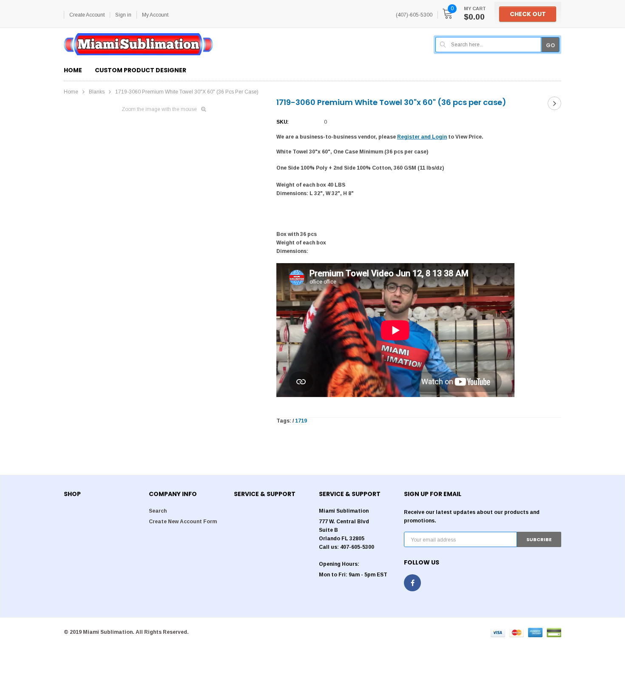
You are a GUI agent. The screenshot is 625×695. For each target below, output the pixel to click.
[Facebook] (412, 582)
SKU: (282, 122)
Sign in (123, 15)
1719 (301, 421)
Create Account (87, 15)
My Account (155, 15)
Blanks (97, 92)
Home (71, 92)
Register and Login (422, 137)
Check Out (528, 14)
